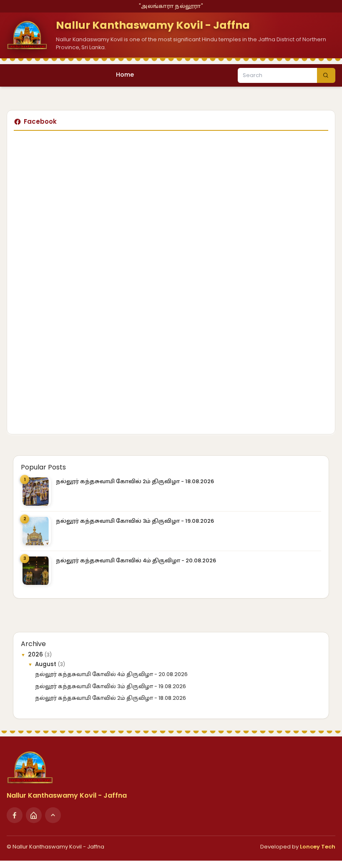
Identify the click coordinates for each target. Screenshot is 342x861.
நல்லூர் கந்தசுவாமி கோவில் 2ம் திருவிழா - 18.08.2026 (135, 481)
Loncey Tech (317, 847)
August (46, 664)
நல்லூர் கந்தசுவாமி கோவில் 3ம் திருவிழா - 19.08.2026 (135, 521)
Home (125, 74)
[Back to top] (53, 815)
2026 (36, 655)
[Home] (34, 815)
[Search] (326, 75)
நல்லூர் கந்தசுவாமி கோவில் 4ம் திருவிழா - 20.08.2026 (136, 560)
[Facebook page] (15, 815)
